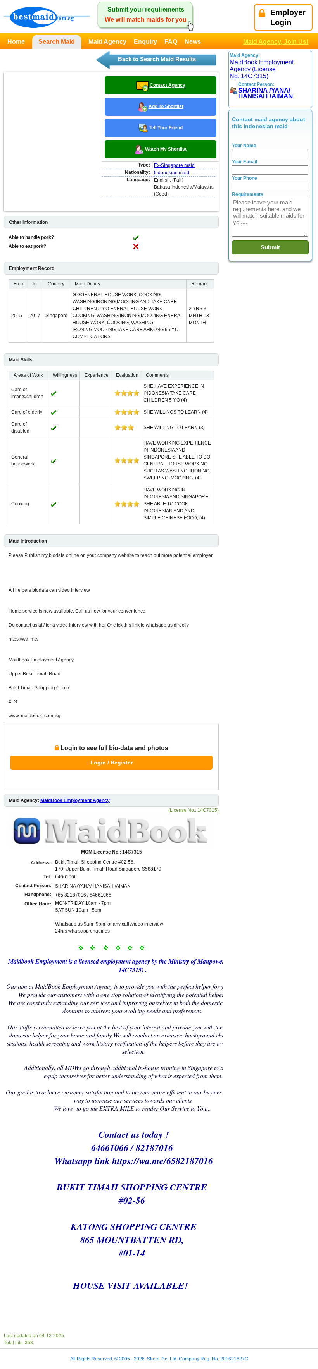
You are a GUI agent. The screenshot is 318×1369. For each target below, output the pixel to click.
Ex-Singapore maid (174, 165)
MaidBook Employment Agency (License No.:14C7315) (262, 69)
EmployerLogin (288, 17)
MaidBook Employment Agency (75, 800)
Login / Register (111, 762)
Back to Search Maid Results (157, 59)
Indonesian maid (171, 172)
